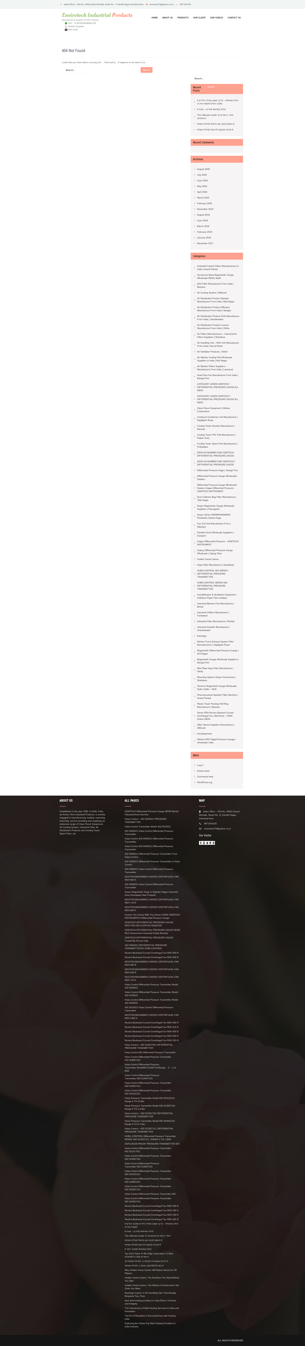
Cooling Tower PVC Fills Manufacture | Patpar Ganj (216, 436)
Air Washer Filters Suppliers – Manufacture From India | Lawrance (215, 368)
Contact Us (234, 17)
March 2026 (203, 197)
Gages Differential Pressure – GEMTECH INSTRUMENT (218, 543)
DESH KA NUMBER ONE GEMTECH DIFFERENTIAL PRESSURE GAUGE (215, 454)
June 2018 (202, 220)
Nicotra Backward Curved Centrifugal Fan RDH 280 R (152, 1022)
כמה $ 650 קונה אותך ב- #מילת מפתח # (144, 1265)
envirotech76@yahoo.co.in (161, 4)
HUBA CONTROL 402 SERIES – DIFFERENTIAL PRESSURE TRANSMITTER (213, 573)
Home (155, 17)
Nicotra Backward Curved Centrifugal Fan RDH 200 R (152, 1215)
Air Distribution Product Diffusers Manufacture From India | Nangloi (214, 309)
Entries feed (203, 771)
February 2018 (204, 232)
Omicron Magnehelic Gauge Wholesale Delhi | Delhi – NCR (217, 687)
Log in (200, 765)
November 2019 (205, 209)
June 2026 (202, 180)
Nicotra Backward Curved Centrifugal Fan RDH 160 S (151, 1210)
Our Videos (216, 17)
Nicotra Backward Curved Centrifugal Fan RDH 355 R (152, 1219)
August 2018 (203, 214)
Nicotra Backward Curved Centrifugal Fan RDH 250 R (152, 1036)
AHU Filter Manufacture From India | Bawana (215, 285)
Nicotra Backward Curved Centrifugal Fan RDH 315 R (152, 1027)
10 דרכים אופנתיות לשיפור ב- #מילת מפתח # (146, 1261)
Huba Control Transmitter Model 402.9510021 (148, 826)
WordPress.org (204, 782)
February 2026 (204, 203)
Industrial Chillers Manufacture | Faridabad (213, 614)
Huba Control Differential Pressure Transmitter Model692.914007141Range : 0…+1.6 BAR (150, 1067)
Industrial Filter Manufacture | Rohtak (215, 621)
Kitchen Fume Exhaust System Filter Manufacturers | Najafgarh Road (215, 643)
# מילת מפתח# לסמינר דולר (138, 1249)
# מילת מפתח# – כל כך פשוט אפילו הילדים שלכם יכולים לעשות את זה (217, 102)
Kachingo (202, 636)
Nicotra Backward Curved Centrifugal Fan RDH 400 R (152, 1031)
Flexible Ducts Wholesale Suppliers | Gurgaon (215, 534)
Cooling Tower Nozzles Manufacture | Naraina (216, 427)
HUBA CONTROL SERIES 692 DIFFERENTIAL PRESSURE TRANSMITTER (212, 585)
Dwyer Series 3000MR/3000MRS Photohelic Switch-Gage (213, 516)
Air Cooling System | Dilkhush (212, 292)
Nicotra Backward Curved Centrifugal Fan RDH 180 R (152, 1206)
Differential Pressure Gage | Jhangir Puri (217, 470)
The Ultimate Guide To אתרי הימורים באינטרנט (215, 116)
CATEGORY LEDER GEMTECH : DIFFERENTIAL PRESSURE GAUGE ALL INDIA (217, 387)
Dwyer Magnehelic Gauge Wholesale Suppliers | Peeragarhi (215, 507)
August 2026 (203, 169)
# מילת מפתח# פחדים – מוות (211, 109)
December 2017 (205, 243)
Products (183, 17)
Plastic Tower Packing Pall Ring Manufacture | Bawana (212, 705)
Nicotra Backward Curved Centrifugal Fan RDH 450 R (152, 953)
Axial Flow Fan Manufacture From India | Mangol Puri (217, 377)
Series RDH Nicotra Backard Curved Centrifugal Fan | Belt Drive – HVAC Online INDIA (215, 715)
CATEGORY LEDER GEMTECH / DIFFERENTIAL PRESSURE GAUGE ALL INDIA (217, 399)
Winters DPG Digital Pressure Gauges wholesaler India (216, 741)
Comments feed (205, 776)
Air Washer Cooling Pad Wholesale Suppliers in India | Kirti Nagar (214, 359)
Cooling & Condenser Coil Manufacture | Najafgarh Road (217, 418)
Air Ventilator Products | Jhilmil (212, 351)
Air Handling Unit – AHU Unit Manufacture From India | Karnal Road (218, 344)
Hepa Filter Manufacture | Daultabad (215, 565)
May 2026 (202, 186)
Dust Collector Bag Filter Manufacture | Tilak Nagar (216, 498)
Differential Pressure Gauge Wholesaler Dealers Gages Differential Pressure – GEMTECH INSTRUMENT (217, 488)
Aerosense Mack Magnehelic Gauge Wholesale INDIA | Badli (215, 276)
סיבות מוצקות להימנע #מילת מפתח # (215, 129)
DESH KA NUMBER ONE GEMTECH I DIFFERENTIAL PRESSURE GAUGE (216, 463)
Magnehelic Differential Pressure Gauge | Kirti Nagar (218, 652)
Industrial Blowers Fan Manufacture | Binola (215, 605)
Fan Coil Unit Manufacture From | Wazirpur (214, 525)
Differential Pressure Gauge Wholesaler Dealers (217, 477)
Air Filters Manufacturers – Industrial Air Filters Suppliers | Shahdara (217, 335)
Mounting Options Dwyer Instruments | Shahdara (216, 679)
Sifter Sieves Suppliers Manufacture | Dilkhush (215, 726)
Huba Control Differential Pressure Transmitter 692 (150, 1194)
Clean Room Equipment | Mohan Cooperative (213, 410)
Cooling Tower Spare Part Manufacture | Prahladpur (217, 445)
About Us (167, 17)
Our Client (199, 17)
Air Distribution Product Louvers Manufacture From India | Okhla (213, 326)
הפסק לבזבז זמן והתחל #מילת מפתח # (215, 124)
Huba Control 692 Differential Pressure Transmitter (150, 1052)
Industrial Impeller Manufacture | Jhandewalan (213, 628)
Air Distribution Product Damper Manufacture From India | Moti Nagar (215, 300)
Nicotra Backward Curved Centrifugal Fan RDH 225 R (152, 1040)
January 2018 (204, 237)
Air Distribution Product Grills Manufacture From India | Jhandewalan (218, 318)
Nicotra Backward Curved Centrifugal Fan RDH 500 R (152, 957)
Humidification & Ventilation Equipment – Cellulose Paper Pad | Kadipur (217, 596)
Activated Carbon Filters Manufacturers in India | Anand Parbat (218, 267)
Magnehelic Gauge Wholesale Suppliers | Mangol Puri (218, 661)
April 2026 (202, 192)
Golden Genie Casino (208, 559)
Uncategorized (204, 733)
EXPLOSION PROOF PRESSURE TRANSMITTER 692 (152, 1143)
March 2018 (203, 226)
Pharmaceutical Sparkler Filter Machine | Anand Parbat (217, 696)
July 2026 (202, 175)
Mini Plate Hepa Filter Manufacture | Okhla (215, 670)
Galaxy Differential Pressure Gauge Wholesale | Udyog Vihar (215, 552)
